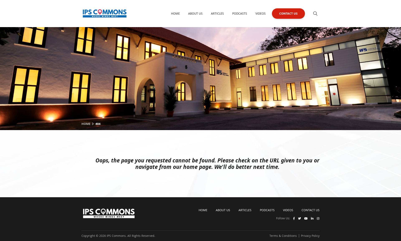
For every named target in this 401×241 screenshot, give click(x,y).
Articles (217, 13)
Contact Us (288, 13)
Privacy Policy (310, 236)
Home (175, 13)
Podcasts (239, 13)
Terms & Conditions (283, 236)
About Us (195, 13)
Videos (260, 13)
